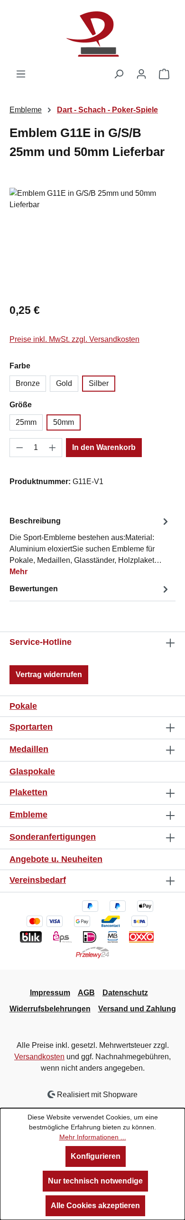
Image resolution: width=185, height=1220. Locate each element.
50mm (63, 422)
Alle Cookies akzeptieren (95, 1206)
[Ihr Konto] (141, 73)
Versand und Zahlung (137, 1009)
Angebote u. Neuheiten (55, 859)
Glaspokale (32, 771)
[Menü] (20, 73)
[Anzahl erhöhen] (53, 447)
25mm (26, 422)
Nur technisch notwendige (95, 1181)
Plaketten (28, 792)
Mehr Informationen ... (92, 1137)
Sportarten (31, 727)
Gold (64, 383)
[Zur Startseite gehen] (92, 34)
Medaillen (28, 749)
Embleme (28, 814)
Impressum (50, 993)
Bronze (28, 383)
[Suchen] (118, 73)
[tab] (90, 546)
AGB (86, 993)
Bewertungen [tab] (33, 589)
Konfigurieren (95, 1156)
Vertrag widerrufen (49, 674)
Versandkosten (39, 1057)
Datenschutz (125, 993)
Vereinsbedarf (37, 880)
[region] (92, 241)
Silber (99, 383)
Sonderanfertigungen (52, 837)
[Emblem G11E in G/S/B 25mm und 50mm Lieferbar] (92, 241)
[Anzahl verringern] (19, 447)
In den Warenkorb (104, 447)
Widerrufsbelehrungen (50, 1009)
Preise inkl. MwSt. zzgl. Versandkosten (74, 339)
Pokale (23, 706)
